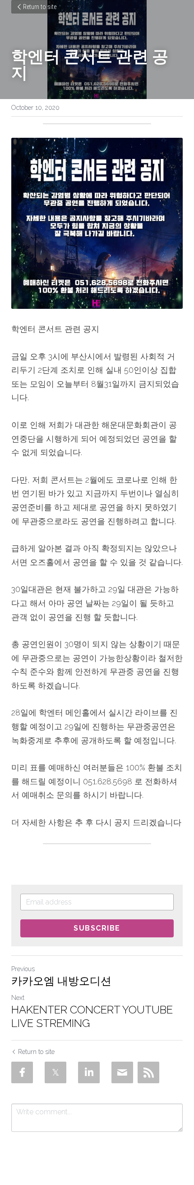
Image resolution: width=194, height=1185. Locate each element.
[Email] (122, 1072)
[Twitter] (55, 1072)
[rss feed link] (148, 1072)
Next (17, 997)
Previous (23, 968)
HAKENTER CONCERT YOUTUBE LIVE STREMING (92, 1016)
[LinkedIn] (89, 1072)
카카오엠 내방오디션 (61, 980)
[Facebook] (22, 1072)
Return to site (39, 6)
